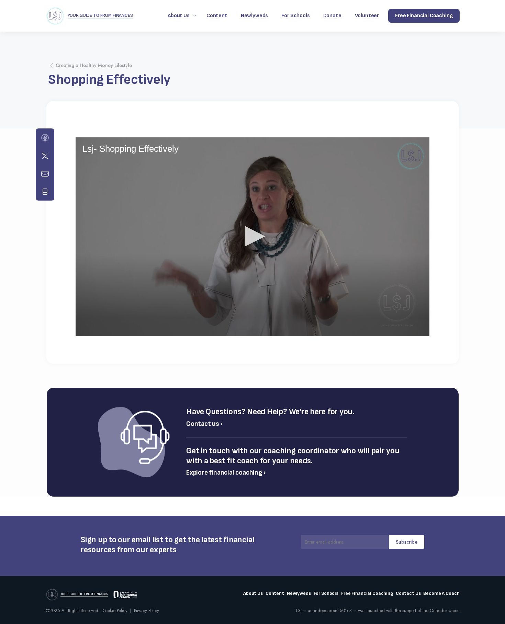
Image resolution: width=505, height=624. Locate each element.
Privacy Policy (146, 610)
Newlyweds (254, 15)
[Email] (45, 174)
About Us (179, 15)
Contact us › (204, 424)
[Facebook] (45, 137)
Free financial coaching (423, 15)
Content (216, 15)
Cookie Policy (114, 610)
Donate (332, 15)
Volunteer (367, 15)
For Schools (295, 15)
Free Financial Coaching (367, 593)
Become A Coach (441, 593)
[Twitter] (45, 156)
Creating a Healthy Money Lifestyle (94, 65)
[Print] (45, 191)
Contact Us (408, 593)
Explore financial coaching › (226, 472)
